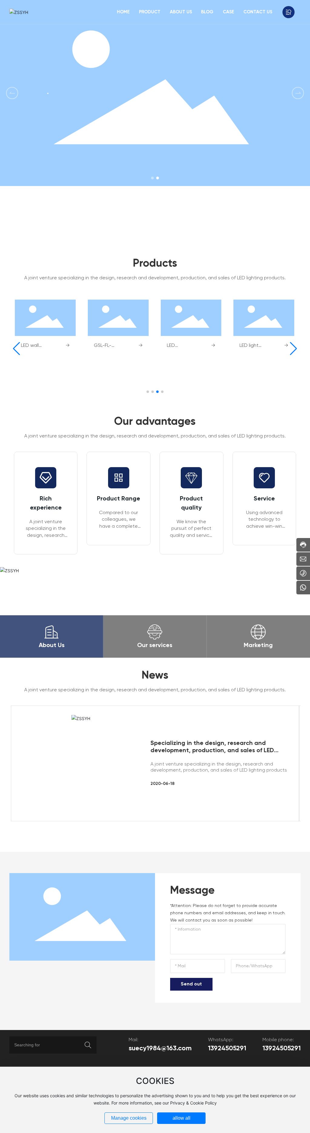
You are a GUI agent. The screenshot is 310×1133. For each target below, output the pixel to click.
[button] (152, 178)
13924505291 (227, 1048)
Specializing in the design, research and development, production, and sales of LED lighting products (212, 750)
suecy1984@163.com (160, 1048)
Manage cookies (129, 1118)
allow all (181, 1118)
